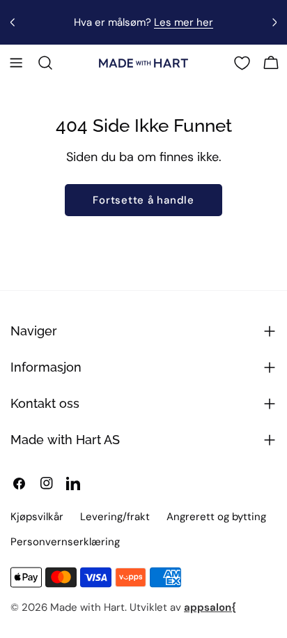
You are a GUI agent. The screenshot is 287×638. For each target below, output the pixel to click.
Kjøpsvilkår (36, 517)
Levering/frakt (115, 517)
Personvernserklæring (65, 542)
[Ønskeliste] (242, 63)
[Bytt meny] (16, 63)
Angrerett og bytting (216, 517)
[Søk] (45, 63)
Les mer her (183, 22)
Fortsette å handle (143, 200)
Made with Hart (87, 607)
